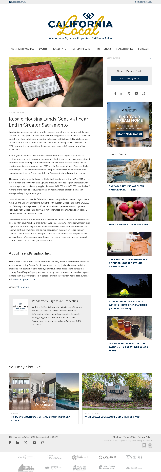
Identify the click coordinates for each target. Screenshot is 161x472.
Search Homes (124, 49)
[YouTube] (136, 93)
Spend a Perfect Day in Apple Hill (128, 224)
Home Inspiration (81, 49)
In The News (104, 49)
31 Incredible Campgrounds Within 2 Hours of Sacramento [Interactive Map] (128, 305)
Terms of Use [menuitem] (129, 437)
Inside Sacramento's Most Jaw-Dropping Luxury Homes (40, 419)
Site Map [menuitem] (117, 437)
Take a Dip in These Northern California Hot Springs (126, 188)
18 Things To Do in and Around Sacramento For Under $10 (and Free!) (128, 347)
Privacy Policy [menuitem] (145, 437)
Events (43, 49)
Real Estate (59, 49)
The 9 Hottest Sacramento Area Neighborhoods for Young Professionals (128, 263)
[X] (128, 93)
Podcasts (144, 49)
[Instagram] (143, 93)
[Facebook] (115, 93)
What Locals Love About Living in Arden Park (112, 417)
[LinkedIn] (121, 93)
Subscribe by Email (129, 78)
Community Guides (22, 49)
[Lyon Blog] (80, 26)
